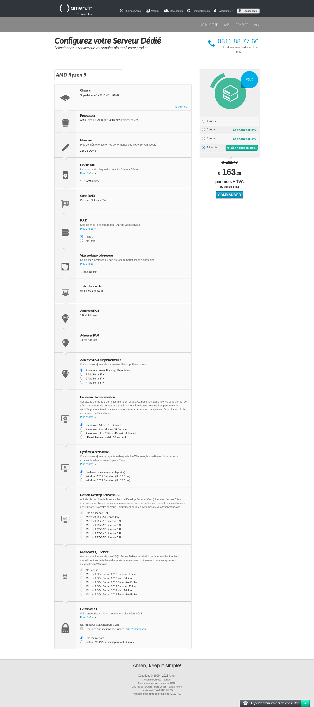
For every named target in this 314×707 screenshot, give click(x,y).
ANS (226, 25)
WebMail (155, 11)
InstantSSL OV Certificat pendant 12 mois (110, 642)
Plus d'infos (180, 106)
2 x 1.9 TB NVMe (90, 181)
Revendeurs (176, 11)
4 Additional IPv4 (95, 382)
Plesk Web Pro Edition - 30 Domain (106, 429)
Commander (229, 195)
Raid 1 (90, 236)
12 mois (212, 147)
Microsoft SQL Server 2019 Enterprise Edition (112, 594)
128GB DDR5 (88, 150)
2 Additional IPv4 (95, 378)
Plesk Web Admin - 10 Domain (103, 425)
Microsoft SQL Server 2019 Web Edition (109, 590)
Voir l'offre (209, 25)
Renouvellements (201, 11)
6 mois (211, 138)
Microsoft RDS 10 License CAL (104, 521)
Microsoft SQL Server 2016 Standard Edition (111, 574)
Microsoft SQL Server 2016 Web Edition (109, 578)
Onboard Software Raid (93, 200)
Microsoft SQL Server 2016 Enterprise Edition (112, 582)
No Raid (90, 240)
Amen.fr (75, 9)
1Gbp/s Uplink (88, 271)
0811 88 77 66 (238, 41)
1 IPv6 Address (88, 339)
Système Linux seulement (105, 472)
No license (92, 570)
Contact (242, 25)
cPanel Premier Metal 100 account (106, 437)
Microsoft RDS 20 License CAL (104, 525)
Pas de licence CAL (97, 513)
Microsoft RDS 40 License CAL (104, 533)
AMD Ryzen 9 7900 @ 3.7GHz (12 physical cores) (109, 120)
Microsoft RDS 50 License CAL (104, 537)
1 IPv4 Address (88, 315)
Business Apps (133, 11)
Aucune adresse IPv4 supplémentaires (108, 370)
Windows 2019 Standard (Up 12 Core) (108, 476)
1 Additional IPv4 (95, 374)
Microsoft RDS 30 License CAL (104, 529)
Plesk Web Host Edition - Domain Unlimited (111, 433)
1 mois (211, 121)
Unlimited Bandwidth (92, 290)
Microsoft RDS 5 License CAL (103, 517)
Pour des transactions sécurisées (116, 629)
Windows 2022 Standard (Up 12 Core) (108, 480)
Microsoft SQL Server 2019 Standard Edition (111, 586)
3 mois (211, 129)
